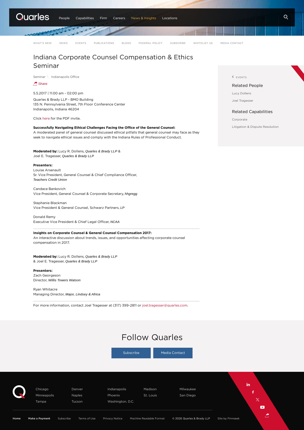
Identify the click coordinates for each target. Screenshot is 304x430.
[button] (267, 416)
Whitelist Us (203, 43)
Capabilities (85, 18)
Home (17, 418)
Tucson (77, 401)
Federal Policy (151, 43)
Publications (104, 43)
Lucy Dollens (241, 93)
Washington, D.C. (121, 401)
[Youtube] (262, 407)
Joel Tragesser (242, 100)
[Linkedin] (248, 385)
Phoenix (114, 395)
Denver (77, 389)
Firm (103, 18)
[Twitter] (257, 400)
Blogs (126, 43)
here (46, 118)
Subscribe (178, 43)
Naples (77, 395)
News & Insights (143, 18)
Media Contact (232, 43)
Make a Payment (39, 418)
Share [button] (42, 83)
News (63, 43)
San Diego (188, 395)
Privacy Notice (112, 418)
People (64, 18)
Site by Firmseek (229, 418)
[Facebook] (252, 392)
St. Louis (150, 395)
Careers (119, 18)
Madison (150, 389)
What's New (42, 43)
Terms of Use (86, 418)
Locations (169, 18)
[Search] (286, 17)
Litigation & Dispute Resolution (255, 127)
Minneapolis (45, 395)
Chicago (42, 389)
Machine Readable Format (147, 418)
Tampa (41, 401)
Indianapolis (117, 389)
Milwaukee (188, 389)
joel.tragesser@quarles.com (164, 305)
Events (80, 43)
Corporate (239, 119)
